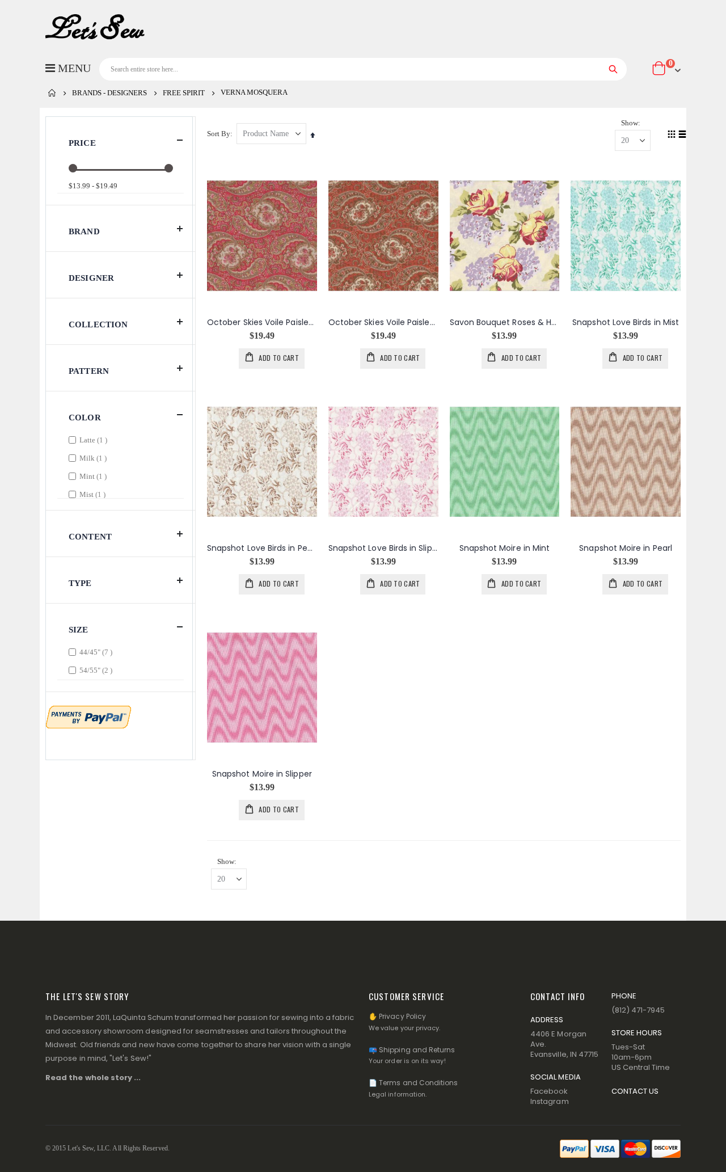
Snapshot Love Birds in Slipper (383, 548)
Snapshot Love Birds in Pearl (262, 548)
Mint (94, 475)
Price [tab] (82, 142)
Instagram (549, 1101)
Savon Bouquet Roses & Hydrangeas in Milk (505, 322)
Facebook (549, 1091)
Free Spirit (184, 92)
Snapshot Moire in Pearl (625, 548)
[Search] (613, 69)
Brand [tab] (84, 231)
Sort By (218, 133)
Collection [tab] (98, 324)
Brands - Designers (109, 92)
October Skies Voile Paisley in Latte (262, 322)
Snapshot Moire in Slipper (262, 774)
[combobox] (363, 69)
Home (52, 93)
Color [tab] (85, 417)
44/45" (97, 651)
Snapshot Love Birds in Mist (625, 322)
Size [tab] (78, 629)
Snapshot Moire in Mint (504, 548)
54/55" (97, 669)
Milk (94, 457)
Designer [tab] (91, 278)
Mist (93, 494)
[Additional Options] (88, 715)
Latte (94, 439)
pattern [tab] (89, 371)
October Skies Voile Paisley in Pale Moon (383, 322)
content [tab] (90, 536)
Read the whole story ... (93, 1077)
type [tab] (80, 583)
